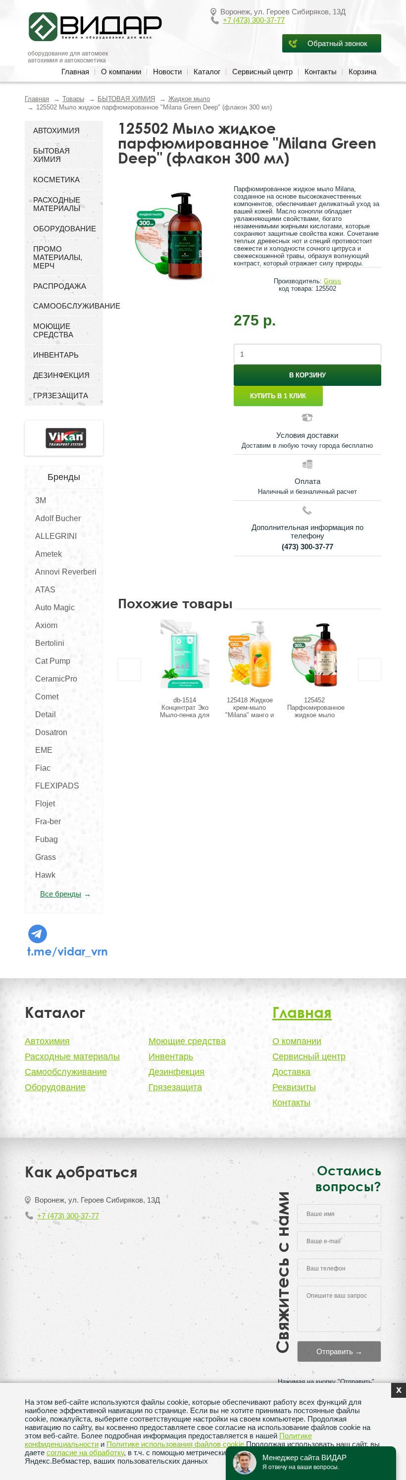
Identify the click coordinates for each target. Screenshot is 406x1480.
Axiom (46, 625)
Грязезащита (175, 1087)
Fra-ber (48, 821)
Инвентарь (171, 1056)
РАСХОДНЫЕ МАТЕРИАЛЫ (56, 204)
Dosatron (51, 732)
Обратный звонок (337, 43)
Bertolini (49, 643)
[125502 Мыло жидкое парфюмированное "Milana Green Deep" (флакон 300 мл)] (168, 235)
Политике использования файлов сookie (175, 1444)
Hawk (45, 875)
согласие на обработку (85, 1452)
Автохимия (47, 1041)
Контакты (320, 71)
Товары (73, 99)
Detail (45, 714)
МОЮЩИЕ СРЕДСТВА (53, 330)
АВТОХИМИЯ (56, 130)
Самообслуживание (66, 1072)
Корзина (362, 71)
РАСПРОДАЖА (59, 286)
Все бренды (60, 894)
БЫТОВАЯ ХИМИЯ (126, 99)
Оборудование (55, 1087)
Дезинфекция (176, 1072)
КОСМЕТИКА (56, 179)
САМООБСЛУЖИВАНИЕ (64, 306)
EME (43, 750)
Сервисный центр (262, 71)
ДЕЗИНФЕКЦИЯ (61, 375)
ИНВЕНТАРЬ (56, 355)
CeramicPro (56, 679)
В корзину (307, 375)
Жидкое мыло (189, 99)
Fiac (43, 768)
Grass (45, 857)
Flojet (45, 803)
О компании (121, 71)
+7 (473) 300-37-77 (254, 20)
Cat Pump (52, 661)
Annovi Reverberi (66, 572)
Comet (46, 696)
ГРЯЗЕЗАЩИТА (60, 395)
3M (40, 500)
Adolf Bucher (58, 518)
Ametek (48, 554)
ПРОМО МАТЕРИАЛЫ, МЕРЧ (57, 257)
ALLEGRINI (56, 536)
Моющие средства (187, 1041)
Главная (75, 71)
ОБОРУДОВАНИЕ (64, 228)
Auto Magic (55, 607)
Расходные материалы (72, 1056)
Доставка (291, 1072)
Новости (167, 71)
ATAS (45, 589)
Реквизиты (294, 1087)
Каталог (207, 71)
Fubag (46, 839)
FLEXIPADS (57, 786)
